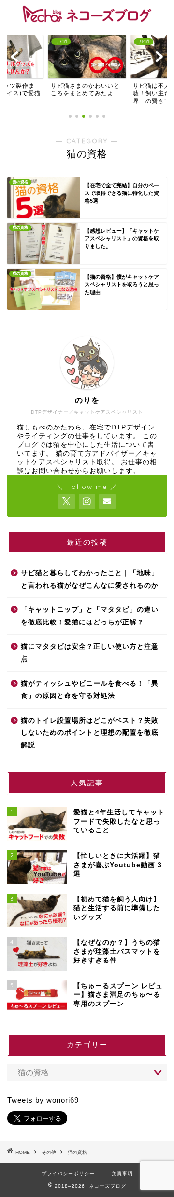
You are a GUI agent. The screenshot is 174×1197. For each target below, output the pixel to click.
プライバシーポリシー (68, 1173)
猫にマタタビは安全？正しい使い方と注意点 (90, 653)
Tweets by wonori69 (43, 1100)
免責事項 (122, 1173)
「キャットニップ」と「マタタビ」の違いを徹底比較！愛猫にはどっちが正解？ (90, 616)
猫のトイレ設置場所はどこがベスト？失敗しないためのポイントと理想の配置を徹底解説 (90, 733)
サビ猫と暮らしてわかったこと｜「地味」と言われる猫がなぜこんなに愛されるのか (90, 579)
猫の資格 (77, 1152)
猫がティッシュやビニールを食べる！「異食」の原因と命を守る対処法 (90, 690)
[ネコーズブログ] (87, 20)
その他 (49, 1152)
